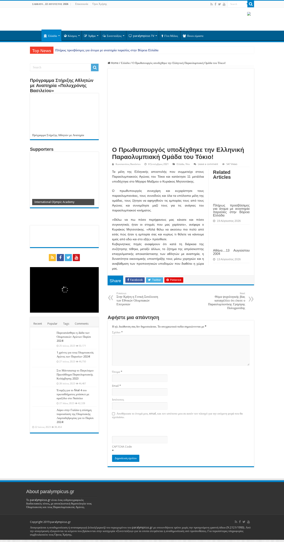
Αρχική (35, 35)
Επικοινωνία (81, 4)
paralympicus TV (143, 36)
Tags (66, 323)
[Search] (250, 4)
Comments (82, 323)
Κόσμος (72, 36)
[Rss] (211, 4)
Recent (38, 323)
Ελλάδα (52, 36)
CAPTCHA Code (122, 446)
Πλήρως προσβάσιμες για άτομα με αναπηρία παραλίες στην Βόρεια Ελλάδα (106, 50)
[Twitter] (219, 4)
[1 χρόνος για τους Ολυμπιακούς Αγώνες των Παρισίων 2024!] (43, 358)
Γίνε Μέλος (171, 36)
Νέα (187, 164)
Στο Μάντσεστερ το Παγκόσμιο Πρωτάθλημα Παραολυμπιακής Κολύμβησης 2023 (75, 374)
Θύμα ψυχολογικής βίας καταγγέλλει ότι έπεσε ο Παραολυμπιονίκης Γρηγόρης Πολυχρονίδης (226, 301)
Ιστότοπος (118, 399)
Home (114, 63)
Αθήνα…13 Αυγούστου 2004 (231, 252)
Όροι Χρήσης (100, 4)
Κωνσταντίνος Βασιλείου (128, 164)
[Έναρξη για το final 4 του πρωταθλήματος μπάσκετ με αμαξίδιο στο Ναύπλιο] (43, 395)
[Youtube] (224, 4)
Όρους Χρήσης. (63, 534)
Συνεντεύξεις (114, 36)
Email (116, 385)
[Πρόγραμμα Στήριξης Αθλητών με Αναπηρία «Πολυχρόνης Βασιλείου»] (64, 114)
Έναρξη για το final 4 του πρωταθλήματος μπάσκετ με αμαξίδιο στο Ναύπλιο (73, 394)
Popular (52, 323)
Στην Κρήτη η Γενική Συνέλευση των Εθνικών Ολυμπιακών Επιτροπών (137, 299)
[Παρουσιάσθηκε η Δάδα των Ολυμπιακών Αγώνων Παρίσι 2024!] (43, 338)
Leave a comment (208, 164)
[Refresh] (143, 427)
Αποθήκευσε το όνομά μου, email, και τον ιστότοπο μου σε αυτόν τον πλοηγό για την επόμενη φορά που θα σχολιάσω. (177, 415)
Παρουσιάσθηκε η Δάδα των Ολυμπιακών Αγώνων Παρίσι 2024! (74, 336)
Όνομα (117, 371)
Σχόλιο (117, 332)
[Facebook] (215, 4)
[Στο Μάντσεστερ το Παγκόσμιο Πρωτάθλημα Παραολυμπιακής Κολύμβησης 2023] (43, 376)
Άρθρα (92, 36)
